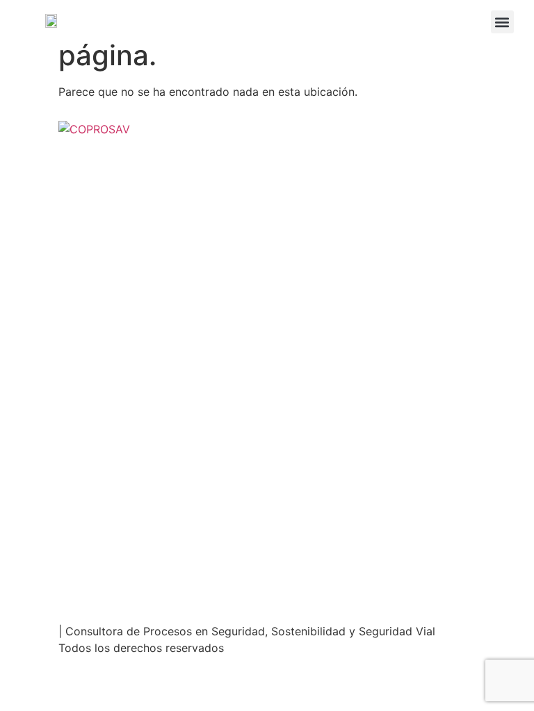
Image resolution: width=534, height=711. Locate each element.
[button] (502, 21)
